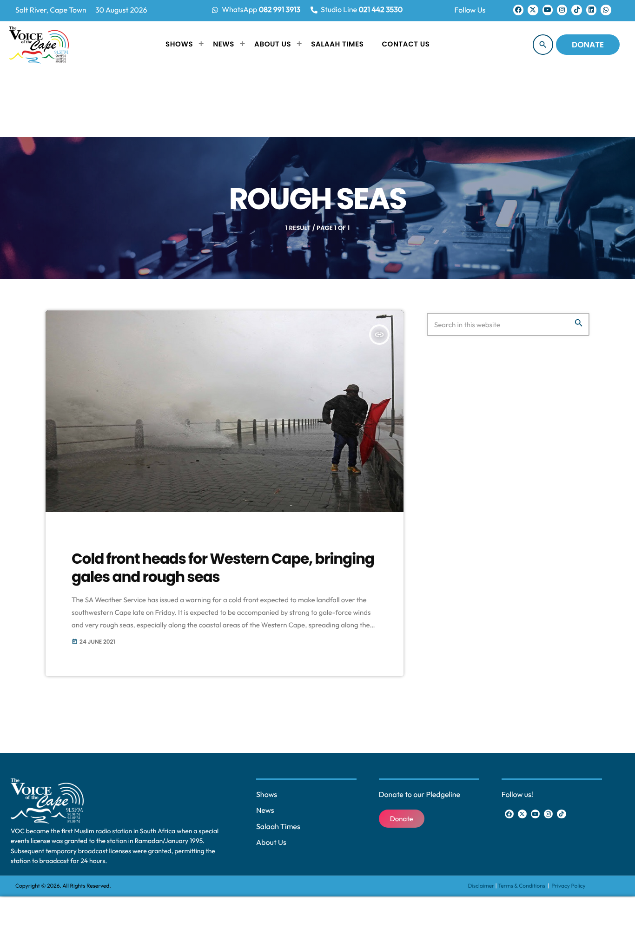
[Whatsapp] (606, 10)
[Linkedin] (591, 10)
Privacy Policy (568, 886)
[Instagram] (562, 10)
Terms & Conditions (522, 886)
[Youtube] (547, 10)
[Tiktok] (576, 10)
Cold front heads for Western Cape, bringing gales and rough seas (223, 567)
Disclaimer (481, 886)
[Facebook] (518, 10)
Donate (588, 44)
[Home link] (39, 44)
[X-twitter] (533, 10)
